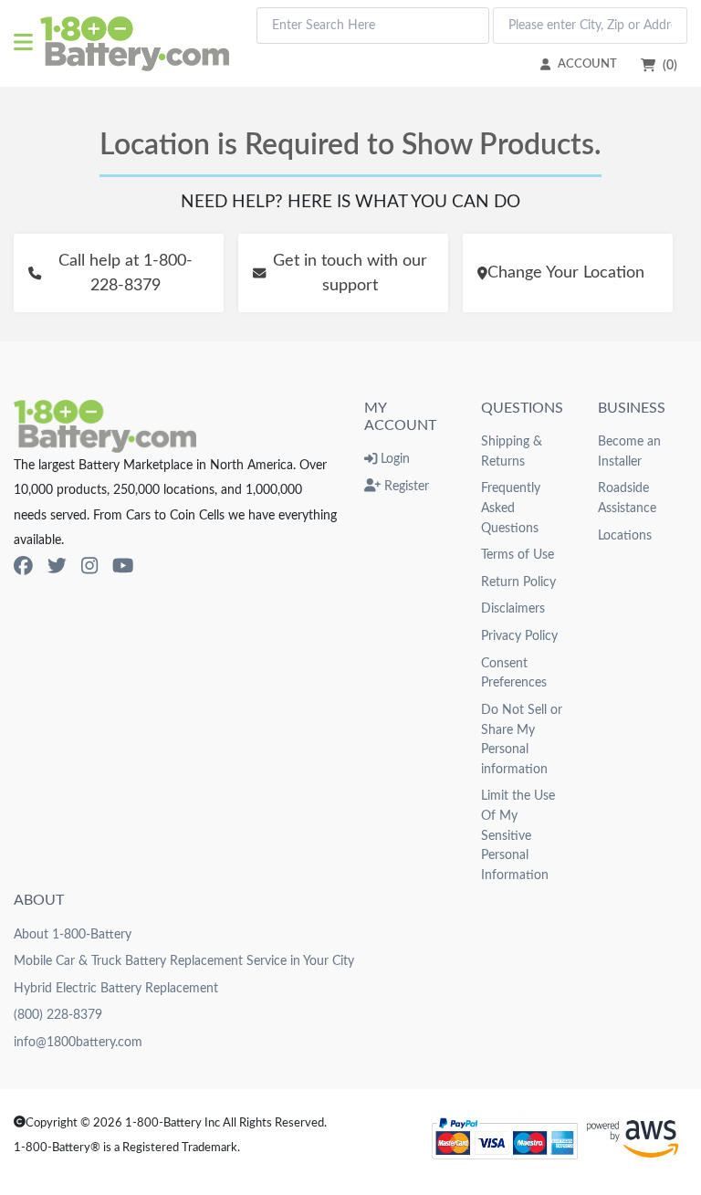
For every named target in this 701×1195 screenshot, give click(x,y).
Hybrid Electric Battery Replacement (116, 988)
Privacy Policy (519, 636)
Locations (625, 535)
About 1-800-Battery (72, 934)
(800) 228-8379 (58, 1015)
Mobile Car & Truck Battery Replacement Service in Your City (184, 961)
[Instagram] (89, 566)
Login (393, 459)
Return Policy (518, 582)
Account (587, 63)
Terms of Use (517, 554)
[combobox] (372, 25)
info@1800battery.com (78, 1042)
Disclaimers (513, 608)
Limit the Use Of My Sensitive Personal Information (518, 835)
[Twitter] (57, 566)
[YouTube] (122, 566)
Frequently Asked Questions (510, 507)
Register (405, 486)
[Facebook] (23, 566)
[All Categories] (27, 43)
